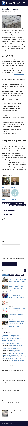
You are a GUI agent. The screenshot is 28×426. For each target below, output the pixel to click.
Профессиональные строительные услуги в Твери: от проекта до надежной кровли (12, 401)
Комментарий (5, 223)
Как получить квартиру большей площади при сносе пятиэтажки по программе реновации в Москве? (17, 279)
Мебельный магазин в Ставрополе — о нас (17, 411)
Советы (15, 11)
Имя (3, 241)
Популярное (5, 274)
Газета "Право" (13, 3)
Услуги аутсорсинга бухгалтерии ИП (10, 390)
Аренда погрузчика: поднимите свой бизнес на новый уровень (13, 381)
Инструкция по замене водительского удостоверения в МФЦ (16, 302)
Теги (22, 274)
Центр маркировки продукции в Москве (13, 203)
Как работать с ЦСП (13, 213)
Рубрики (17, 274)
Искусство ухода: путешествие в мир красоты (13, 370)
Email (3, 247)
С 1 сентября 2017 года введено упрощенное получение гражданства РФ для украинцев (16, 295)
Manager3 (10, 11)
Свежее (12, 274)
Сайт (3, 252)
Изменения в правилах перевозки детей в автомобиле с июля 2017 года (17, 316)
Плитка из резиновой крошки (17, 205)
